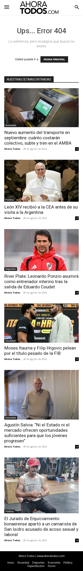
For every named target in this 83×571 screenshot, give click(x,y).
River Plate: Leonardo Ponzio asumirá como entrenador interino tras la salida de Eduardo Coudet (41, 281)
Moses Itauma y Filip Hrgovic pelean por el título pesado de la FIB (40, 350)
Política (10, 199)
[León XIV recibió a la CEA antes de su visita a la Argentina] (41, 181)
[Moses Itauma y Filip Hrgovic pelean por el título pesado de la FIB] (41, 323)
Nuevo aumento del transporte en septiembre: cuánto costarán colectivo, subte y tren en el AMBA (38, 138)
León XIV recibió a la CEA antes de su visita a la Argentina (41, 209)
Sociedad (11, 340)
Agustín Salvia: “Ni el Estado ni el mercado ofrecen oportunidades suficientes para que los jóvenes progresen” (37, 432)
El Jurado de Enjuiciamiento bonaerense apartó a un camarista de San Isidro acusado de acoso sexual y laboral (41, 526)
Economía (11, 125)
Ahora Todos (12, 148)
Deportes (11, 269)
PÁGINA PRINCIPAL (54, 59)
